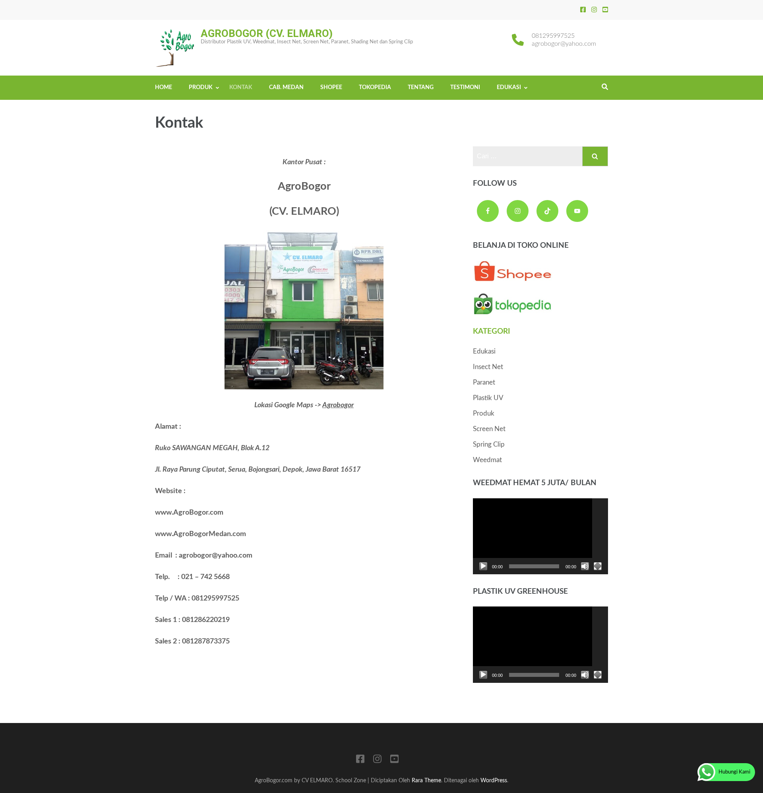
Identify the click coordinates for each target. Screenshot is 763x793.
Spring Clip (489, 444)
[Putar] (483, 566)
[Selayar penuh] (598, 566)
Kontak (240, 87)
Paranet (484, 382)
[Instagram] (594, 10)
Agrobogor (338, 405)
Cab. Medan (286, 87)
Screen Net (489, 429)
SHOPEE (331, 87)
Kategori (491, 331)
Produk (483, 413)
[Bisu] (585, 566)
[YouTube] (605, 10)
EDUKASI (509, 87)
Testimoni (465, 87)
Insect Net (488, 366)
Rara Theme (426, 780)
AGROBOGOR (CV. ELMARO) (267, 33)
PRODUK (201, 87)
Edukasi (484, 351)
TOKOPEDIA (375, 87)
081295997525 (553, 36)
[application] (540, 536)
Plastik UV (488, 398)
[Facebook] (583, 10)
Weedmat (487, 460)
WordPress (493, 780)
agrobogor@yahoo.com (564, 44)
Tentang (421, 87)
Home (163, 87)
